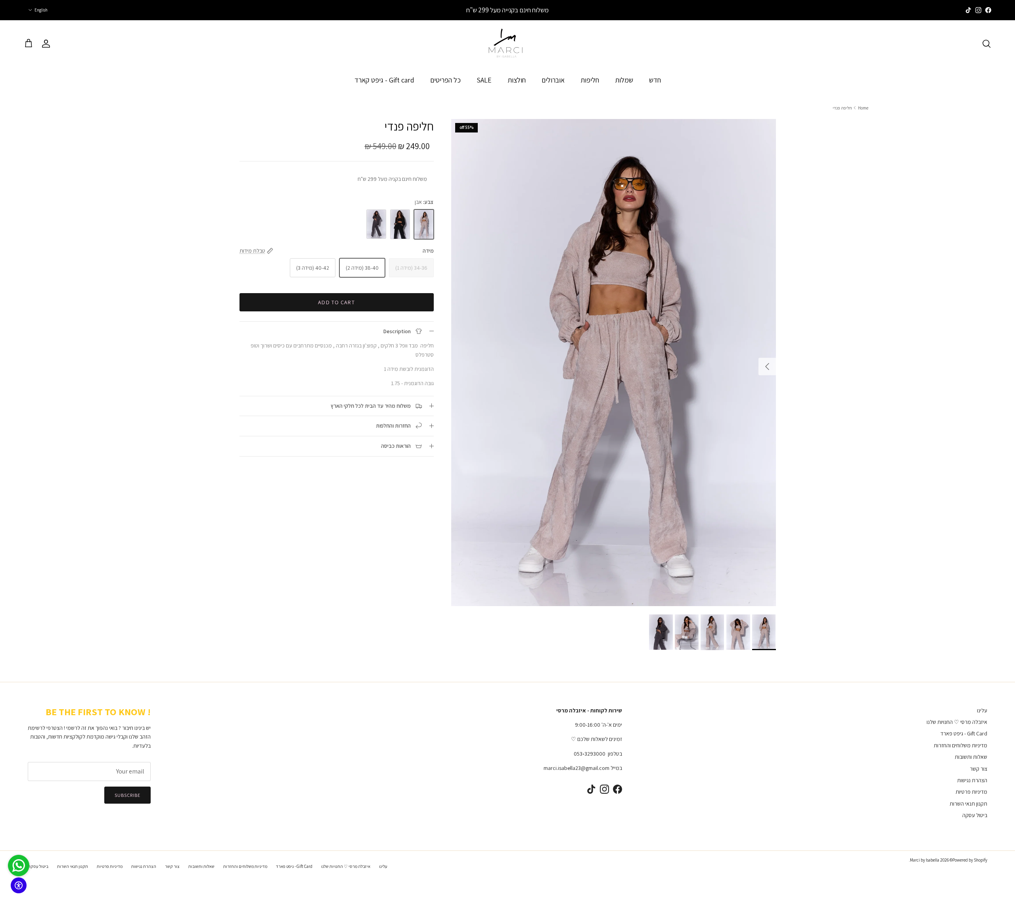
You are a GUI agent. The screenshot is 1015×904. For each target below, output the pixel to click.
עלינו (982, 710)
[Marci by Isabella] (507, 43)
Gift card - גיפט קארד (384, 79)
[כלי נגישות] (19, 885)
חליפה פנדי (842, 107)
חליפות (589, 79)
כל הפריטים (445, 79)
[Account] (47, 43)
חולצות (517, 79)
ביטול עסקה (974, 815)
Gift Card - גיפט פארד (963, 733)
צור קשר (978, 768)
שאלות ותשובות (971, 756)
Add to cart (336, 301)
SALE (484, 79)
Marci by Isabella (924, 860)
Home (863, 107)
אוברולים (553, 79)
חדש (655, 79)
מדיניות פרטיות (971, 791)
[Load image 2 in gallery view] (613, 363)
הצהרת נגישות (972, 780)
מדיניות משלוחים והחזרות (960, 745)
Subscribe (127, 795)
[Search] (986, 43)
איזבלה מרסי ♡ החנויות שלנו (957, 722)
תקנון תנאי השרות (968, 803)
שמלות (624, 79)
